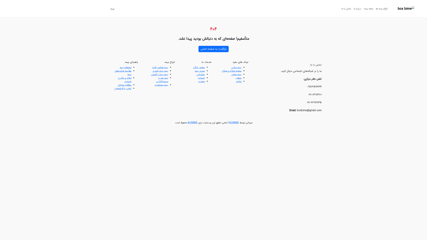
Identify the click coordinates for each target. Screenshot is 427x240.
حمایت (201, 81)
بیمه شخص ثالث (160, 67)
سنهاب (239, 78)
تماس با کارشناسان (122, 88)
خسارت (201, 78)
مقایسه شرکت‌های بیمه (123, 72)
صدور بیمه (200, 71)
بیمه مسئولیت (161, 85)
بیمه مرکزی (236, 67)
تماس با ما (346, 8)
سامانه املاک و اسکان (232, 71)
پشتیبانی (200, 74)
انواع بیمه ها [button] (382, 8)
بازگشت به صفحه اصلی (214, 49)
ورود (112, 8)
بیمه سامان (236, 74)
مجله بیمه (368, 8)
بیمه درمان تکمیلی (159, 74)
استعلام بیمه (125, 67)
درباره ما (357, 8)
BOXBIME (234, 122)
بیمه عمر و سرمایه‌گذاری (162, 79)
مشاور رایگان (199, 67)
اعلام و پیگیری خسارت (124, 79)
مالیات (239, 81)
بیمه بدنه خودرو (160, 71)
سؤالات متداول (124, 85)
